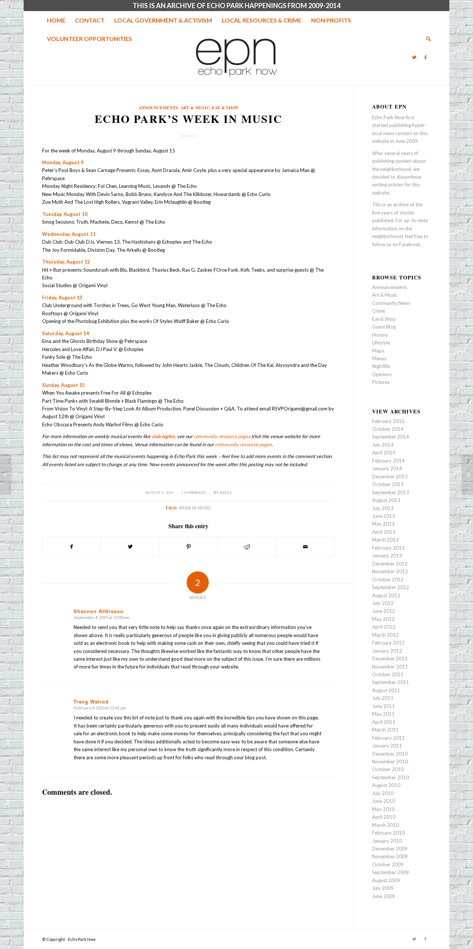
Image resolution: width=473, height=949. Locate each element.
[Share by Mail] (305, 546)
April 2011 (383, 722)
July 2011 (383, 698)
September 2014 (390, 437)
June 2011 (383, 706)
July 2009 (383, 888)
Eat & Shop (225, 107)
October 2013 (388, 484)
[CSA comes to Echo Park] (5, 474)
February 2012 (388, 643)
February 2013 (388, 548)
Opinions (382, 374)
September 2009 (390, 872)
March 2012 (385, 635)
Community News (391, 303)
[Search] (426, 39)
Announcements (158, 107)
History (380, 335)
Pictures (380, 382)
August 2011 (386, 690)
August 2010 (386, 785)
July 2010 (383, 793)
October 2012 (388, 579)
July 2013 (383, 508)
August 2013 (386, 500)
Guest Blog (384, 327)
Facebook (410, 244)
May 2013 (383, 524)
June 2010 (383, 801)
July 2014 (383, 445)
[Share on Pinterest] (189, 546)
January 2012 (387, 651)
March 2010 (385, 825)
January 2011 (387, 746)
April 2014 (383, 452)
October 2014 (388, 429)
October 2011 (388, 674)
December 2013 (390, 476)
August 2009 (386, 880)
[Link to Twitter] (414, 57)
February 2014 (388, 461)
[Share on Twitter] (130, 546)
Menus (379, 358)
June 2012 (383, 611)
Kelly (226, 492)
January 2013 (387, 555)
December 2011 (390, 658)
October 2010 (388, 769)
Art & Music (195, 107)
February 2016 (388, 421)
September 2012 (390, 587)
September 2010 (390, 777)
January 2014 (387, 468)
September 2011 (390, 682)
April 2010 (383, 817)
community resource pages (222, 436)
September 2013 (390, 492)
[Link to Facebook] (425, 57)
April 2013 (383, 532)
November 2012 (390, 571)
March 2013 (385, 540)
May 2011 (383, 714)
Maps (378, 351)
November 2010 (390, 761)
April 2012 (383, 627)
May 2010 (383, 809)
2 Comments (193, 492)
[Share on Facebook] (71, 546)
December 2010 (390, 754)
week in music (195, 507)
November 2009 (390, 856)
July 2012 (383, 603)
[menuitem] (56, 20)
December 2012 (390, 564)
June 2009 (383, 896)
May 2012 (383, 619)
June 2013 (383, 516)
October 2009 (388, 864)
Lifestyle (381, 342)
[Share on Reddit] (247, 546)
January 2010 (387, 841)
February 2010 (388, 833)
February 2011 (388, 738)
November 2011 (390, 667)
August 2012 (386, 595)
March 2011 (385, 730)
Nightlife (381, 366)
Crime (378, 311)
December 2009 (390, 849)
